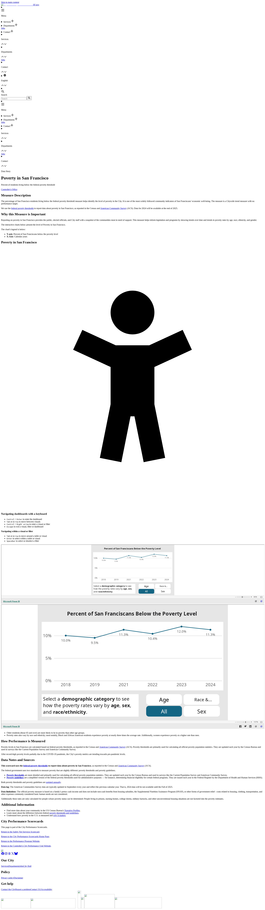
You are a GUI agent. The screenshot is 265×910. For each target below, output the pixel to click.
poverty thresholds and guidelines (64, 813)
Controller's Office (9, 189)
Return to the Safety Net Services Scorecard (20, 832)
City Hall (27, 866)
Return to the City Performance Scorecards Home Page (25, 836)
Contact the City (8, 889)
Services (4, 866)
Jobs (3, 28)
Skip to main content (10, 2)
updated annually (53, 782)
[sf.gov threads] (9, 854)
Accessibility (46, 889)
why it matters (59, 815)
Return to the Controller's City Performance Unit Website (26, 846)
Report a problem (23, 889)
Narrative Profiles (72, 810)
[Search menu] (132, 90)
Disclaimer (18, 878)
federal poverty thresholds (22, 208)
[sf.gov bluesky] (16, 854)
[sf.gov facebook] (2, 854)
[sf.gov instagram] (6, 854)
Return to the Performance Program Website (20, 841)
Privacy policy (7, 878)
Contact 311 (36, 889)
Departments (13, 866)
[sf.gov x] (12, 854)
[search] (29, 98)
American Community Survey (113, 208)
